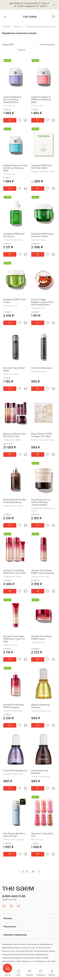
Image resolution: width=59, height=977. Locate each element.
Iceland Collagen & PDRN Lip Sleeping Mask (41, 99)
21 (33, 871)
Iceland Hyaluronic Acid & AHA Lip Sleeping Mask (15, 168)
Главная (6, 26)
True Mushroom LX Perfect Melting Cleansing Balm (40, 502)
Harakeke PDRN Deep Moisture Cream (42, 235)
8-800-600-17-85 (13, 896)
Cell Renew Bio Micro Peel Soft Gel (14, 834)
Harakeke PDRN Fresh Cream (14, 300)
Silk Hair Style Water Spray (14, 369)
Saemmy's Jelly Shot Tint (42, 834)
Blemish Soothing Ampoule (40, 706)
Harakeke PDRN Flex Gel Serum (13, 235)
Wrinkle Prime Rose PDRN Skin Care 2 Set (14, 571)
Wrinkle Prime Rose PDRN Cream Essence (42, 571)
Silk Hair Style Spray (41, 367)
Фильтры (21, 50)
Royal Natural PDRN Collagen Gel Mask (41, 435)
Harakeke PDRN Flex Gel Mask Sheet (41, 166)
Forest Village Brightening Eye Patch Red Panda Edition (42, 302)
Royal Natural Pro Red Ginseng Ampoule (14, 501)
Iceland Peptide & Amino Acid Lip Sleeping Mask (12, 99)
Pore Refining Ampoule (15, 770)
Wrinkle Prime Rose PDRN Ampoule (13, 706)
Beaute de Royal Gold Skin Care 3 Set (14, 435)
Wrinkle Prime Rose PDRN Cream (41, 637)
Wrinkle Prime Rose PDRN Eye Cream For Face (14, 639)
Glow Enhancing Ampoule (39, 771)
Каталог (18, 26)
